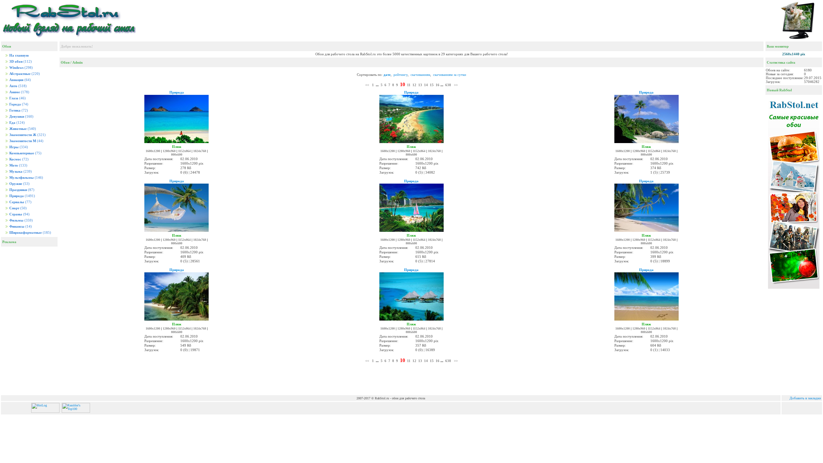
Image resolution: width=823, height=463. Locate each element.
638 (448, 85)
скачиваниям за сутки (449, 75)
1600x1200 (153, 151)
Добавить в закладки (805, 398)
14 (426, 85)
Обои (65, 62)
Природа (176, 92)
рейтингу (400, 75)
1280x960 (169, 151)
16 (437, 85)
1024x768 (199, 151)
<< (367, 85)
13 (420, 85)
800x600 (176, 154)
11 (409, 85)
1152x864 (184, 151)
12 (414, 85)
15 (432, 85)
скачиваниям (420, 75)
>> (456, 85)
